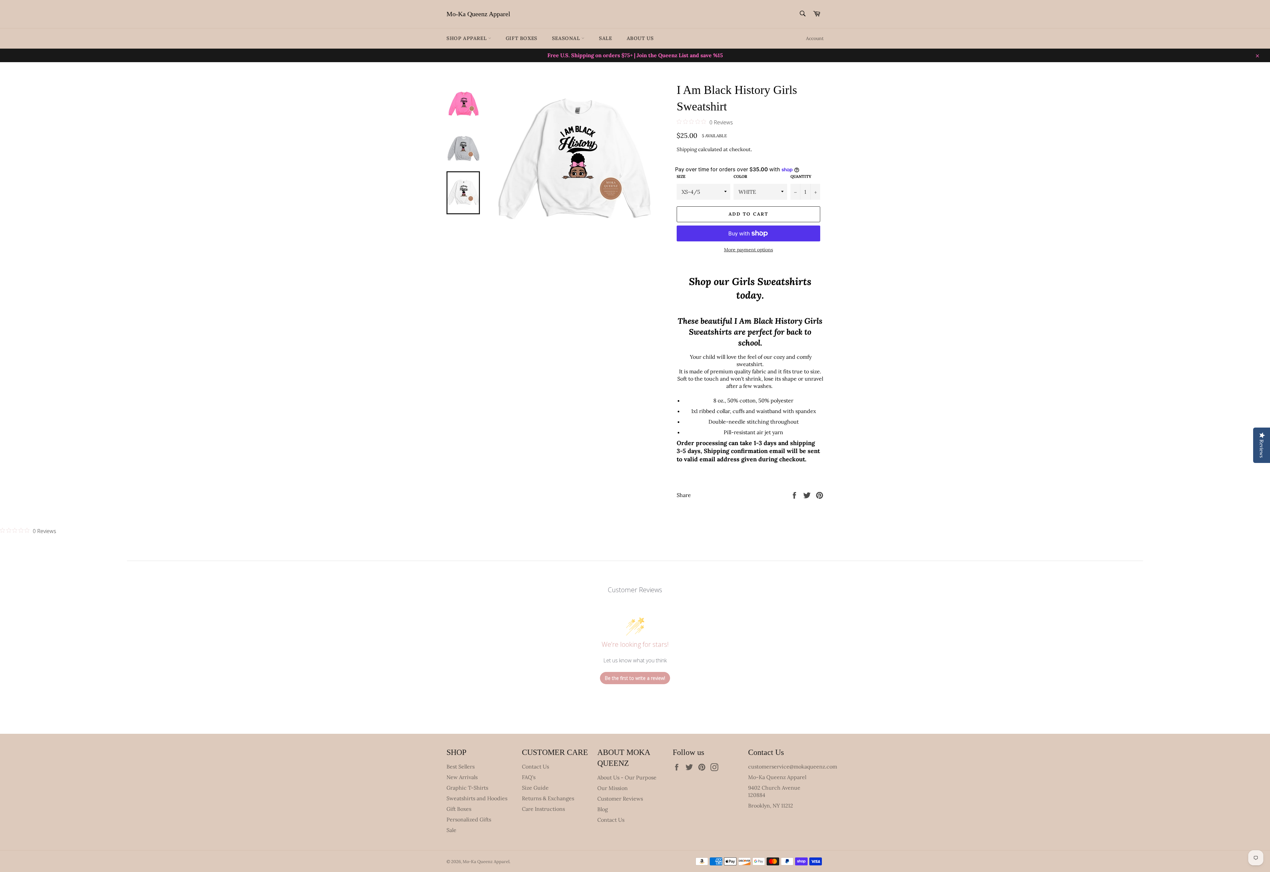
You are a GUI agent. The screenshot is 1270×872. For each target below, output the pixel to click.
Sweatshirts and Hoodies (476, 798)
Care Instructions (543, 809)
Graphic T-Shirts (467, 787)
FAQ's (528, 777)
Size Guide (535, 787)
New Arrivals (462, 777)
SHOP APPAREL (467, 38)
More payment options (748, 250)
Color (740, 176)
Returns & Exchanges (548, 798)
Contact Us (535, 766)
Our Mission (612, 788)
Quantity (800, 176)
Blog (602, 809)
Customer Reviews (620, 798)
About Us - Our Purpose (626, 777)
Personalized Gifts (468, 819)
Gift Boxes (521, 38)
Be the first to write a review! (635, 678)
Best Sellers (460, 766)
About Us (640, 38)
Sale (605, 38)
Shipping (687, 149)
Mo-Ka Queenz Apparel (478, 14)
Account (815, 38)
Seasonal (566, 38)
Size (681, 176)
